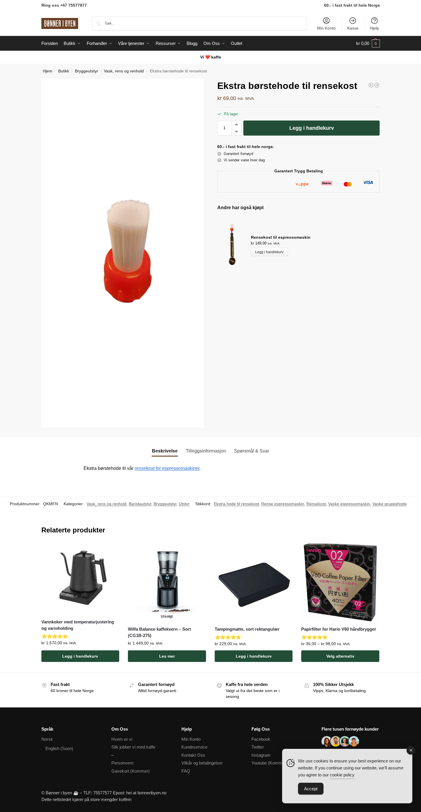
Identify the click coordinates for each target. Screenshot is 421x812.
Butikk (63, 71)
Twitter (257, 747)
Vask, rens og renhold (124, 71)
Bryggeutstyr (86, 71)
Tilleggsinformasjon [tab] (206, 450)
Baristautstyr (140, 503)
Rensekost (316, 503)
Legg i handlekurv (311, 128)
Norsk (47, 739)
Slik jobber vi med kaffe (133, 747)
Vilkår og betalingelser (202, 762)
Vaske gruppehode (389, 503)
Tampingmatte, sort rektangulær (247, 629)
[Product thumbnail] (234, 245)
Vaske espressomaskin (349, 503)
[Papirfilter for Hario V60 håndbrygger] (340, 582)
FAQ (185, 771)
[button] (368, 43)
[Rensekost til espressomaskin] (371, 85)
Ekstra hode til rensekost (236, 503)
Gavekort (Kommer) (130, 771)
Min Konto (326, 28)
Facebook (260, 739)
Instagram (261, 755)
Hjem (47, 71)
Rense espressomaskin (282, 503)
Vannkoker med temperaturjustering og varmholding (77, 625)
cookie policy (342, 774)
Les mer (167, 656)
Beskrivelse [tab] (165, 450)
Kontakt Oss (193, 755)
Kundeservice (194, 747)
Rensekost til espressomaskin (280, 237)
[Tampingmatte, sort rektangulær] (254, 582)
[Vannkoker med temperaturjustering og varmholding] (377, 85)
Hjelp (374, 28)
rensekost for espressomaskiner (167, 468)
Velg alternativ (340, 656)
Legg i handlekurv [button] (80, 656)
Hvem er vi (121, 739)
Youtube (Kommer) (269, 762)
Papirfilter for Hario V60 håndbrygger (338, 629)
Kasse (353, 28)
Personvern (122, 762)
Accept (310, 788)
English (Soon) (59, 748)
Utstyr (184, 503)
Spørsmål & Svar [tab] (251, 450)
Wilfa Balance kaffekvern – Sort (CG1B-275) (159, 632)
